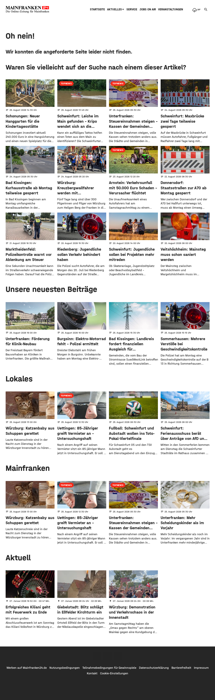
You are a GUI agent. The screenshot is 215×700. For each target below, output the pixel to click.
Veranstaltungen (170, 9)
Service (131, 9)
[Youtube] (118, 656)
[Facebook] (97, 656)
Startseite (97, 9)
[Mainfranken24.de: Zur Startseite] (27, 9)
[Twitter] (107, 656)
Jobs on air (148, 9)
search (206, 9)
